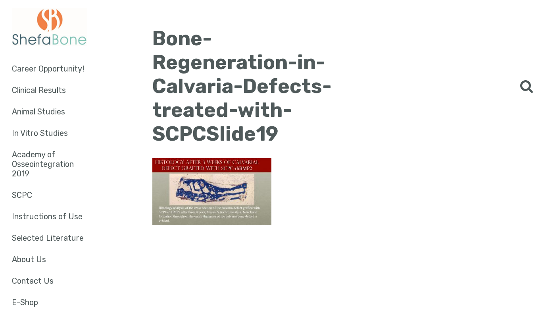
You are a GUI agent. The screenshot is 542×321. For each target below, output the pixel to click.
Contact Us (33, 281)
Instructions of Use (47, 216)
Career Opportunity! (48, 68)
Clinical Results (39, 90)
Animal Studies (38, 111)
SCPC (22, 195)
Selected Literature (48, 238)
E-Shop (25, 302)
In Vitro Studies (40, 133)
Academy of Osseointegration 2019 (43, 164)
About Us (29, 259)
